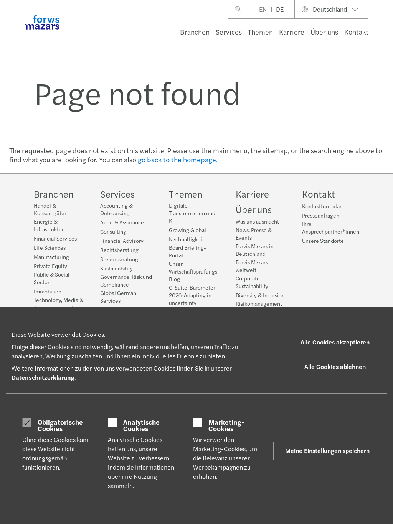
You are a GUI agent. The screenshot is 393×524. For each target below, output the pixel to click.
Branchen (195, 31)
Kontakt (356, 31)
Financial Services (55, 238)
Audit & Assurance (122, 222)
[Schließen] (384, 29)
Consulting (113, 231)
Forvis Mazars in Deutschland (255, 249)
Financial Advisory (122, 240)
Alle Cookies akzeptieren (335, 342)
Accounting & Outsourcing (116, 209)
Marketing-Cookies (226, 425)
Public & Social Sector (51, 278)
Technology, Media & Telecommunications (59, 303)
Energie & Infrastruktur (49, 225)
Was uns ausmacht (257, 221)
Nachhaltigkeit (186, 239)
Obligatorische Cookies (60, 425)
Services (229, 31)
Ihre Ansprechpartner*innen (330, 227)
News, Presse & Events (254, 233)
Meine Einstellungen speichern (327, 450)
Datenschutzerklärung (43, 377)
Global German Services (118, 296)
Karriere (291, 31)
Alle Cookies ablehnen (335, 366)
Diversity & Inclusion (260, 295)
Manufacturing (51, 256)
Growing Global (187, 230)
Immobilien (47, 291)
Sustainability (116, 268)
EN (263, 9)
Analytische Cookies (141, 425)
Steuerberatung (119, 259)
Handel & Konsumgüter (50, 209)
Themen (260, 31)
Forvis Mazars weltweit (252, 266)
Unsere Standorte (323, 240)
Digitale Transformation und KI (192, 212)
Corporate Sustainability (252, 282)
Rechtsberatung (119, 250)
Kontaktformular (322, 206)
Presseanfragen (320, 215)
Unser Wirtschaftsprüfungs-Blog (194, 271)
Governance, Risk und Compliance (126, 280)
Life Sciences (50, 247)
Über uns (324, 31)
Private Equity (50, 266)
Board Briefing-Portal (187, 251)
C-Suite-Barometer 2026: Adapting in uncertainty (192, 294)
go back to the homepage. (178, 159)
